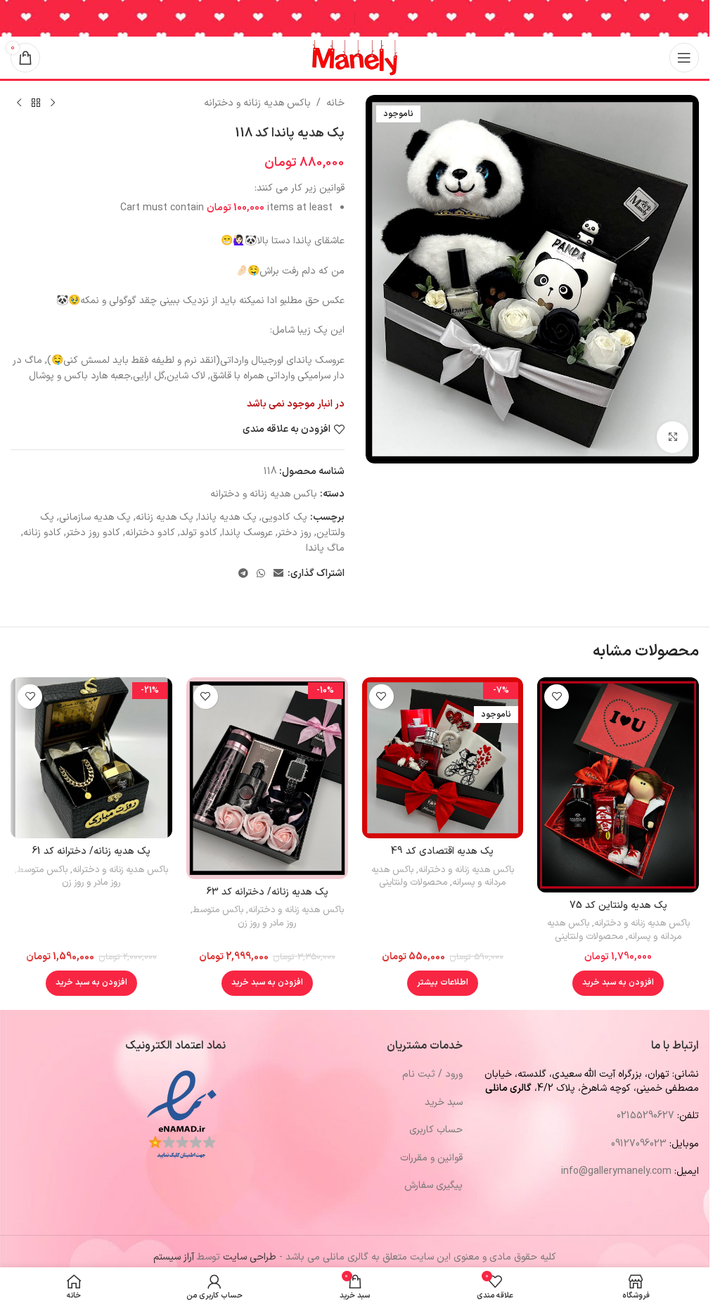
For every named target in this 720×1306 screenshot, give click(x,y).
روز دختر (294, 532)
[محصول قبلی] (52, 103)
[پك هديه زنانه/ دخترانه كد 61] (91, 758)
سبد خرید (444, 1102)
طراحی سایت (249, 1257)
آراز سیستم (173, 1257)
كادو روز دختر (93, 532)
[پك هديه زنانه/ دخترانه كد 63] (267, 778)
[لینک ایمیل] (278, 574)
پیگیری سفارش (433, 1185)
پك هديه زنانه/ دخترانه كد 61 (91, 851)
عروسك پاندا (247, 532)
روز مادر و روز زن (267, 923)
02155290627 (645, 1115)
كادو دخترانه (150, 532)
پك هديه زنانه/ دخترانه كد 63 (267, 892)
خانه (335, 103)
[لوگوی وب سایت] (354, 57)
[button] (618, 983)
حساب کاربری (436, 1129)
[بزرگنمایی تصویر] (672, 437)
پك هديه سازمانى (95, 517)
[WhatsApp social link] (260, 574)
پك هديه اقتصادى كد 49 (442, 851)
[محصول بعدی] (19, 103)
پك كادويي (284, 517)
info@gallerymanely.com (616, 1171)
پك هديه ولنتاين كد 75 (618, 905)
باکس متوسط (218, 910)
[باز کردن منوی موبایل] (684, 58)
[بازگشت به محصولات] (35, 103)
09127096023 (639, 1144)
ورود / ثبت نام (432, 1074)
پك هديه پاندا (227, 517)
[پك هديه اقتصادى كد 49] (443, 758)
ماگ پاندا (325, 548)
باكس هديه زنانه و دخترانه (257, 103)
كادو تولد (198, 532)
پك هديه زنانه (164, 517)
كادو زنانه (42, 532)
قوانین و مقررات (431, 1158)
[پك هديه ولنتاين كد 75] (618, 784)
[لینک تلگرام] (243, 574)
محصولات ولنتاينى (589, 937)
